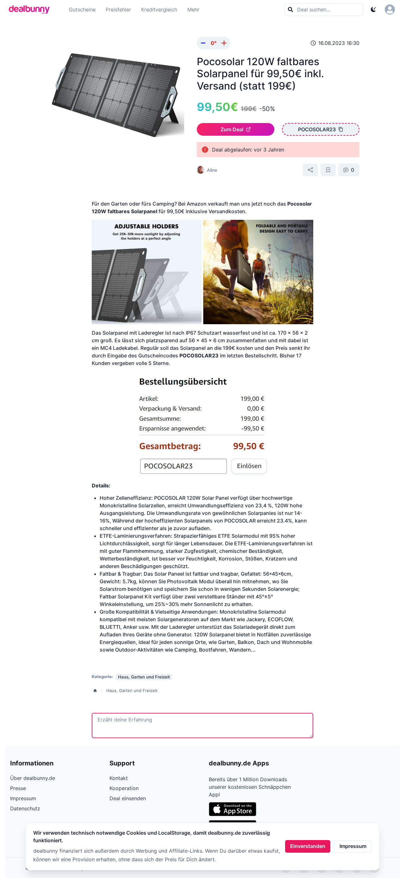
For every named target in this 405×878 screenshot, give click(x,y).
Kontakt (118, 778)
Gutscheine (82, 9)
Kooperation (124, 788)
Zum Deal (232, 129)
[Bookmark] (328, 170)
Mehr (193, 9)
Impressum (353, 846)
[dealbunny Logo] (31, 9)
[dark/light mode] (373, 9)
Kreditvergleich (159, 9)
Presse (18, 788)
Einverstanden (307, 846)
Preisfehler (118, 9)
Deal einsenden (127, 798)
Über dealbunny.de (32, 778)
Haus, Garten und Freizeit (132, 690)
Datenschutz (25, 808)
